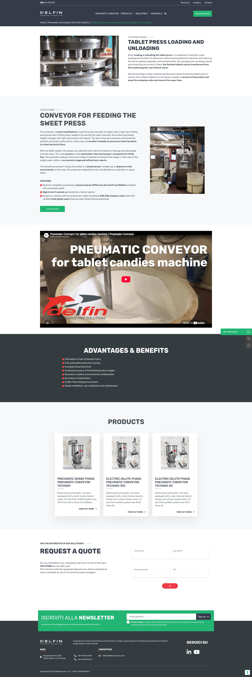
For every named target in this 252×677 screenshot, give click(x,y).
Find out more (87, 509)
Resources (185, 3)
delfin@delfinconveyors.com (114, 656)
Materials (156, 13)
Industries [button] (141, 13)
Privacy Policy (137, 622)
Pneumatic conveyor (107, 13)
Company (197, 3)
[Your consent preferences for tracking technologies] (247, 672)
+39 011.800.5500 (84, 656)
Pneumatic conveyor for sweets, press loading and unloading (121, 22)
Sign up (202, 616)
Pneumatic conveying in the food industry (68, 22)
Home (43, 22)
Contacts (208, 3)
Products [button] (126, 13)
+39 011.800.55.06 (84, 659)
